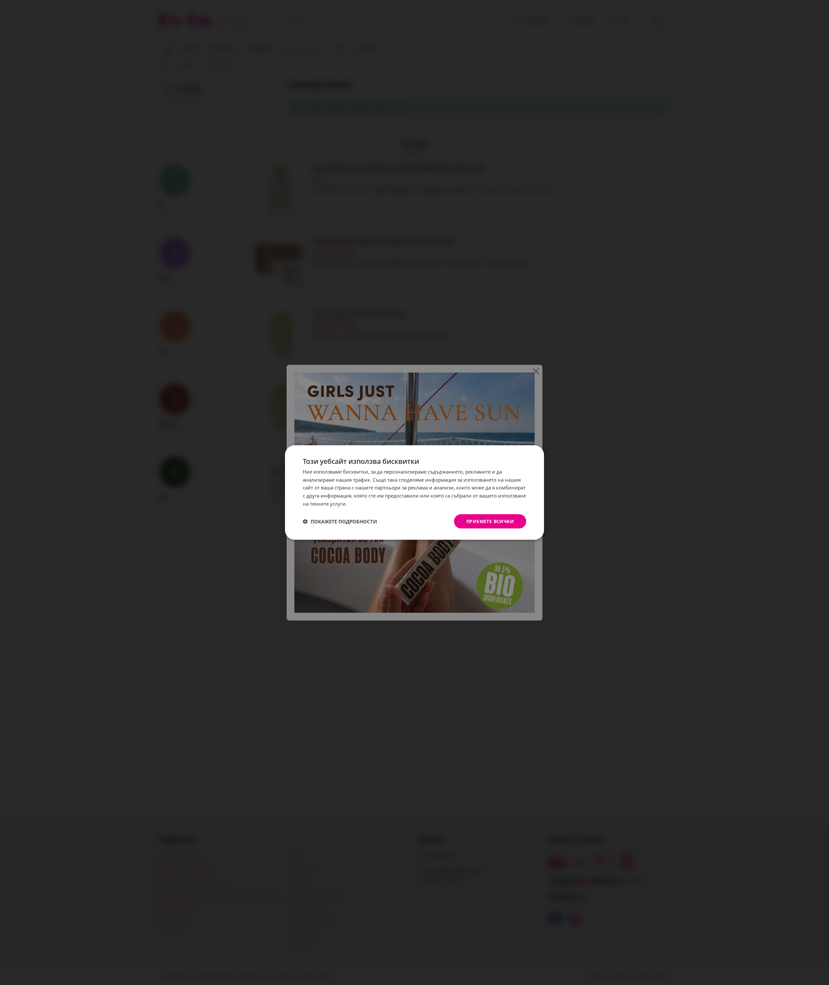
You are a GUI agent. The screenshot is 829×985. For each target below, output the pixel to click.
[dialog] (414, 492)
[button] (340, 521)
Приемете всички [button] (490, 521)
